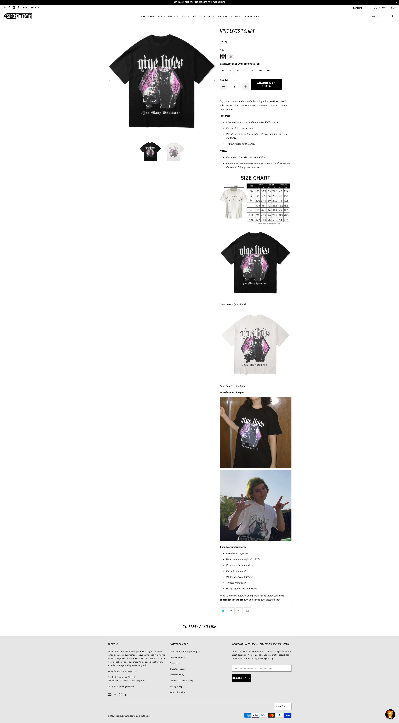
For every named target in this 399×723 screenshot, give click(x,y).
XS (223, 70)
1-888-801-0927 (31, 7)
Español (358, 8)
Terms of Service (177, 692)
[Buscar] (392, 16)
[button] (162, 16)
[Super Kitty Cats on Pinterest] (19, 8)
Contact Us (175, 663)
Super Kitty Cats (121, 715)
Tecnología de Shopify (140, 715)
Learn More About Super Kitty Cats (186, 651)
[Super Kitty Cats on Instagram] (14, 8)
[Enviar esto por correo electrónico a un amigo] (247, 611)
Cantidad (224, 80)
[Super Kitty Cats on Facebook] (9, 8)
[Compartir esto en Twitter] (223, 611)
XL (253, 70)
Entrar (381, 7)
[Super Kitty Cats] (17, 16)
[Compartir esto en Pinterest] (239, 611)
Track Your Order (177, 668)
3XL (268, 70)
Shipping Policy (177, 674)
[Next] (214, 81)
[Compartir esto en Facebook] (231, 611)
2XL (260, 70)
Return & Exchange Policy (181, 680)
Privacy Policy (176, 686)
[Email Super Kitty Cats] (3, 8)
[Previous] (109, 81)
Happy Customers (178, 657)
